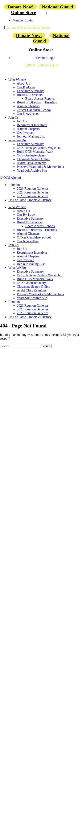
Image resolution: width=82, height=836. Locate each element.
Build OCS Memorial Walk (35, 151)
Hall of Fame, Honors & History (30, 200)
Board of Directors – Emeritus (37, 102)
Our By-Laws (26, 87)
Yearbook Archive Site (32, 170)
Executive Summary (30, 91)
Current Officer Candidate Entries (28, 27)
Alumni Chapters (28, 106)
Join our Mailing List (31, 136)
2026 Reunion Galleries (32, 188)
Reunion (14, 185)
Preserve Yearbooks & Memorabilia (40, 166)
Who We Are (17, 79)
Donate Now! (20, 6)
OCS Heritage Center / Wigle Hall (39, 148)
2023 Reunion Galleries (32, 196)
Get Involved (25, 132)
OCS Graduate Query (31, 155)
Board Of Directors (29, 95)
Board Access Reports (40, 98)
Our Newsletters (27, 113)
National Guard (57, 6)
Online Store (23, 12)
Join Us (13, 117)
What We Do (17, 140)
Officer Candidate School (34, 110)
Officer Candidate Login (41, 65)
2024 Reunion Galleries (32, 192)
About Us (23, 83)
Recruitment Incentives (32, 125)
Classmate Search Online (33, 159)
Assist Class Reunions (31, 163)
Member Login (23, 20)
